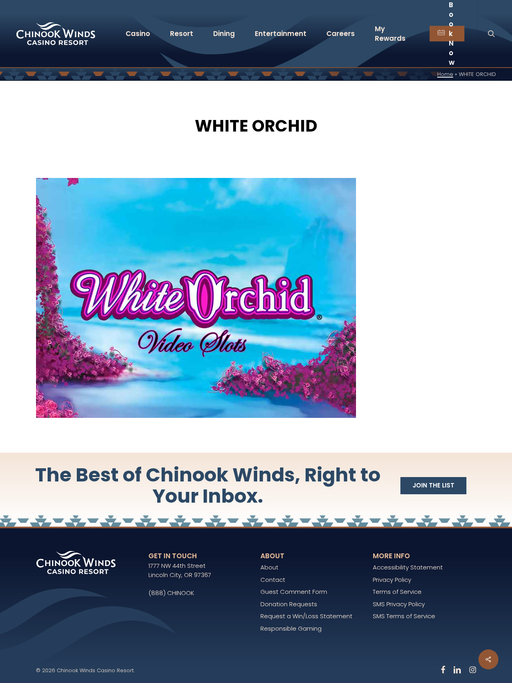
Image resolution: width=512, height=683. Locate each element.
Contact (272, 579)
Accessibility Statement (408, 567)
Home (445, 74)
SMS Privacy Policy (399, 604)
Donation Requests (288, 604)
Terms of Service (397, 591)
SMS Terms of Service (404, 616)
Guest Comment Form (293, 591)
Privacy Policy (392, 579)
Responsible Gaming (291, 628)
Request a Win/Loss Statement (306, 616)
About (269, 567)
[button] (433, 485)
